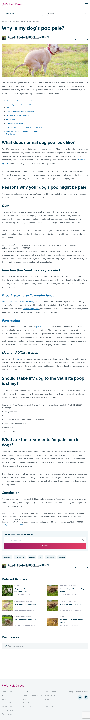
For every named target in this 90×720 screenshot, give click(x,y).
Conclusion (10, 134)
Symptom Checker (8, 703)
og (40, 557)
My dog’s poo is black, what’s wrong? (71, 621)
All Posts (11, 21)
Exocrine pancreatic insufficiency (18, 115)
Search (45, 546)
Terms (47, 699)
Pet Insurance (7, 714)
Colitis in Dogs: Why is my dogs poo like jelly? (74, 590)
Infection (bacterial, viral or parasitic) (20, 112)
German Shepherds (30, 308)
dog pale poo (20, 557)
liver (18, 359)
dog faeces (7, 557)
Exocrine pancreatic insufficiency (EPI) (18, 301)
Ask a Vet (5, 699)
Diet (7, 108)
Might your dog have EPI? (13, 525)
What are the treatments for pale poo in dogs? (21, 131)
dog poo (32, 557)
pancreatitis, (41, 326)
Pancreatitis (10, 119)
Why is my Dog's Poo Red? (70, 604)
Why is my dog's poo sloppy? (25, 620)
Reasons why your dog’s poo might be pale (20, 105)
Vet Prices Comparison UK (33, 695)
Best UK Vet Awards (30, 703)
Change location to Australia (78, 692)
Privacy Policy (50, 695)
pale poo (62, 557)
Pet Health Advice (8, 710)
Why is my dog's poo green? (25, 604)
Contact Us (49, 707)
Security (48, 703)
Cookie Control (50, 692)
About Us (26, 692)
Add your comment (15, 646)
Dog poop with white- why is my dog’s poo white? (26, 590)
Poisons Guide (7, 707)
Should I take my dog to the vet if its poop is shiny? (23, 127)
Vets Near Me (7, 692)
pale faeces (50, 557)
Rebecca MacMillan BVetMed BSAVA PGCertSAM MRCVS (28, 37)
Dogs (17, 21)
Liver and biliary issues (14, 123)
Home (4, 21)
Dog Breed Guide (29, 699)
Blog (3, 695)
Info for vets (27, 707)
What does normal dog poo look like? (18, 101)
